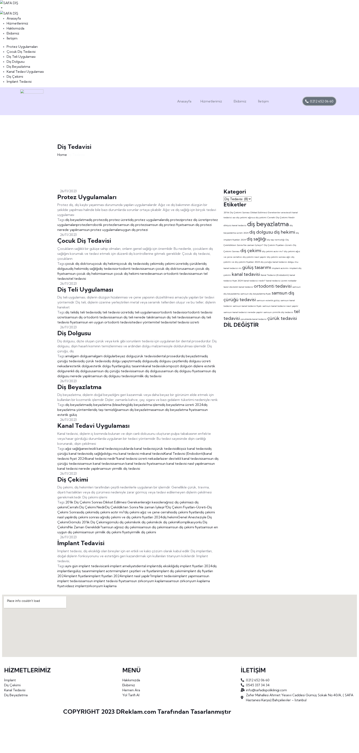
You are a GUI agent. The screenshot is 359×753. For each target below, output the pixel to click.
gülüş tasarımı (133, 366)
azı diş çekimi (240, 217)
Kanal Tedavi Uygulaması (25, 71)
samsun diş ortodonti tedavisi (88, 317)
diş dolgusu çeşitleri (169, 361)
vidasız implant (75, 586)
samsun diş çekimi (153, 527)
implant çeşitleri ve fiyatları (137, 571)
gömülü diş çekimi (120, 522)
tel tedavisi (77, 278)
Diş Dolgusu (16, 61)
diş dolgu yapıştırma (122, 361)
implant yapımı (187, 576)
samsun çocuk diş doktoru (163, 268)
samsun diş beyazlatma (135, 410)
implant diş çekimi (171, 571)
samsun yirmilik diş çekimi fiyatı (106, 532)
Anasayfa (184, 101)
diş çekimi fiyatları (186, 512)
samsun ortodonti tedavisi (171, 273)
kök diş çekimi (167, 522)
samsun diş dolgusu (147, 371)
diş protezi (173, 220)
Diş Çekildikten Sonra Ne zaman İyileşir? (135, 507)
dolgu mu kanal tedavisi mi (123, 453)
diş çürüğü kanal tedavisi (274, 261)
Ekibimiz (240, 101)
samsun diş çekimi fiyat (184, 527)
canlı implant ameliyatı (119, 566)
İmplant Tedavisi (19, 81)
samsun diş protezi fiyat (165, 225)
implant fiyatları (77, 576)
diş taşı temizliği (105, 410)
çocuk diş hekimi (105, 263)
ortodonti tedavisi (129, 268)
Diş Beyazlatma (18, 66)
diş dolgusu (145, 361)
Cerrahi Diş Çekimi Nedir (86, 507)
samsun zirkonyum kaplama (146, 581)
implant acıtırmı (105, 571)
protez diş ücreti (194, 220)
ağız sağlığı (73, 448)
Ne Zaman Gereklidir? (85, 527)
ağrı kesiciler (154, 502)
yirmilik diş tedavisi (147, 376)
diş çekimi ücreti (172, 263)
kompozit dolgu (176, 366)
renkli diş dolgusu (79, 371)
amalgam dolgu (77, 356)
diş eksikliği (166, 566)
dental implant (147, 566)
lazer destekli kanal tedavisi (181, 458)
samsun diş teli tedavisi (171, 317)
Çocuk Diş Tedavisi (21, 51)
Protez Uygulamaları (22, 46)
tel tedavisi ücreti (185, 322)
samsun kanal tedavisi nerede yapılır (243, 312)
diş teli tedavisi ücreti (113, 312)
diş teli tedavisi (86, 312)
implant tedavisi (163, 576)
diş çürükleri (193, 263)
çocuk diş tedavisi (131, 263)
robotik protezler (104, 225)
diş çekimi (152, 263)
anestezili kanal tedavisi (99, 448)
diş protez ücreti (117, 220)
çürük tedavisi (145, 356)
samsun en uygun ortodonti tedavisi (104, 322)
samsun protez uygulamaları (99, 230)
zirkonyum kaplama (102, 586)
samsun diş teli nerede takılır (132, 317)
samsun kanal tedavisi (97, 463)
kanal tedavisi (153, 366)
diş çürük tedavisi (94, 361)
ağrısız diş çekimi (176, 502)
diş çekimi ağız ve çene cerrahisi (148, 512)
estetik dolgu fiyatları (106, 366)
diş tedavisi (107, 268)
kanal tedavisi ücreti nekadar (138, 458)
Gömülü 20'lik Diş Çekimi (87, 522)
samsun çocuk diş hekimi (83, 273)
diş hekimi (77, 268)
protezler (83, 225)
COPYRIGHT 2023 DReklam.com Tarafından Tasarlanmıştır (147, 711)
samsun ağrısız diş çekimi (121, 527)
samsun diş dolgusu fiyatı (181, 371)
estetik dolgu (80, 366)
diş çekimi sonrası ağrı (89, 517)
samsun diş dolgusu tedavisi (112, 376)
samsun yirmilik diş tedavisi (120, 468)
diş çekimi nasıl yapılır (254, 256)
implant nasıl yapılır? (136, 576)
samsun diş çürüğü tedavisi (112, 371)
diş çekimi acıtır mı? (109, 512)
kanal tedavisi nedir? (101, 458)
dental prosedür (168, 356)
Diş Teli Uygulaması (21, 56)
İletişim (263, 101)
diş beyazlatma (76, 220)
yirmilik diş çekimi (143, 532)
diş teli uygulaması (143, 312)
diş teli (70, 312)
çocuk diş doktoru (79, 263)
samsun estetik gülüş (268, 300)
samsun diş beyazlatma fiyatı (174, 410)
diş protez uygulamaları (147, 220)
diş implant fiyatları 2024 (194, 566)
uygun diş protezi (134, 230)
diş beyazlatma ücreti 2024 (182, 405)
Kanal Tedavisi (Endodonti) (184, 453)
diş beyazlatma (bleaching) (108, 405)
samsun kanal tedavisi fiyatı (133, 463)
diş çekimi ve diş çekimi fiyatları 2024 (134, 517)
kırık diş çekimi (145, 522)
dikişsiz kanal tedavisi (192, 448)
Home (62, 155)
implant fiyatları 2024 (105, 576)
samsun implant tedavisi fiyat (103, 581)
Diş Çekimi (15, 76)
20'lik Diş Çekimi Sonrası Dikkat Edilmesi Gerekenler (105, 502)
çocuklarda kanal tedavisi (136, 448)
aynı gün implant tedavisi (84, 566)
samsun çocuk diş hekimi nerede (126, 273)
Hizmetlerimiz (211, 101)
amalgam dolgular (102, 356)
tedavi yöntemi (144, 322)
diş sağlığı (92, 268)
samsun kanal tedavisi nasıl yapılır (178, 463)
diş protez (96, 220)
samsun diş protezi (132, 225)
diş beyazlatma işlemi (145, 405)
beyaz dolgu (125, 356)
